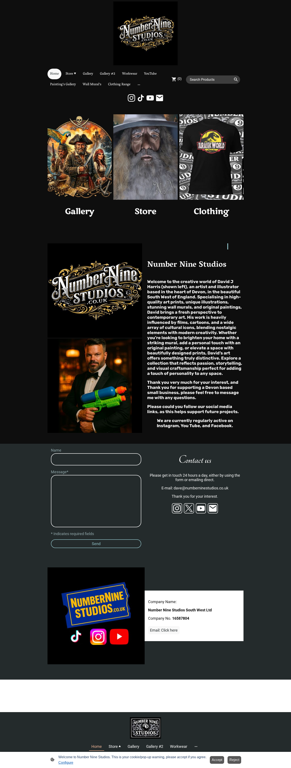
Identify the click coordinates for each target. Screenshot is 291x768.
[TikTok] (141, 98)
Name (56, 450)
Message (59, 472)
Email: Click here (164, 630)
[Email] (159, 98)
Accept (217, 760)
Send (96, 543)
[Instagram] (131, 98)
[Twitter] (189, 508)
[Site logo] (145, 33)
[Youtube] (150, 98)
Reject (234, 760)
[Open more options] (139, 85)
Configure (65, 762)
